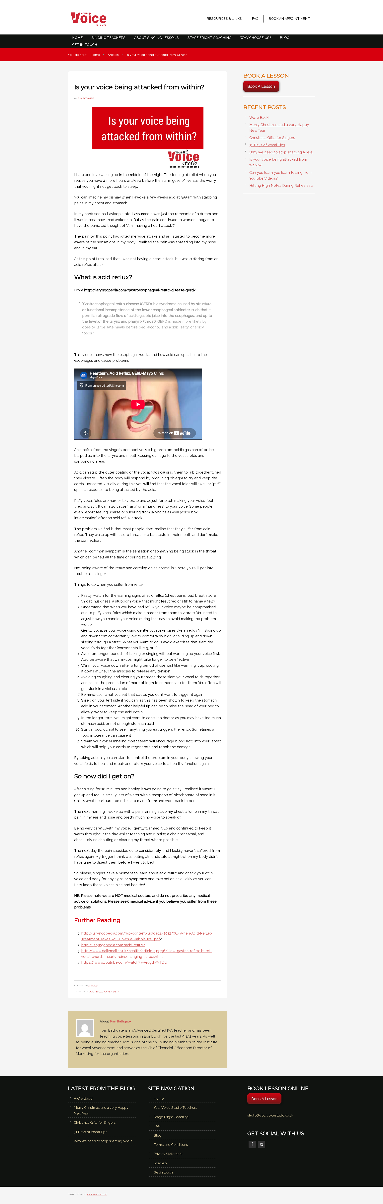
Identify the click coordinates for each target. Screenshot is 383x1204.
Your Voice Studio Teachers (175, 1108)
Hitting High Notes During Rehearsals (281, 185)
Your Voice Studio (104, 19)
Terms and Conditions (171, 1145)
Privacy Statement (168, 1154)
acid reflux (96, 991)
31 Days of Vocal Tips (267, 145)
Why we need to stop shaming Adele (281, 152)
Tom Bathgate (120, 1021)
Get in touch (163, 1172)
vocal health (111, 991)
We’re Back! (259, 117)
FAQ (157, 1126)
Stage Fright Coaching (171, 1117)
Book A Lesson (261, 86)
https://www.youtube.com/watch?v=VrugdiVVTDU (124, 962)
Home (159, 1098)
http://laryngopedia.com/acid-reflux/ (113, 945)
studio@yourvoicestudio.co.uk (270, 1115)
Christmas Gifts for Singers (272, 138)
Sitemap (160, 1163)
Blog (157, 1135)
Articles (93, 985)
